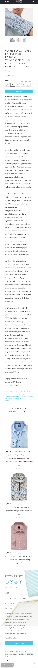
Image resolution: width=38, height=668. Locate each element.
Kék (27, 394)
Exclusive (26, 392)
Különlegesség (14, 396)
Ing (9, 400)
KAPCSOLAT (10, 603)
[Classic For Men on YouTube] (12, 582)
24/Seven (12, 392)
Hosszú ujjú (17, 394)
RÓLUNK (8, 608)
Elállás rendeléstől (7, 665)
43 (23, 85)
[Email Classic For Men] (21, 582)
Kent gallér (23, 394)
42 (17, 85)
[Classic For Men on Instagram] (16, 582)
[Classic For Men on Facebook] (7, 582)
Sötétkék (10, 398)
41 (12, 85)
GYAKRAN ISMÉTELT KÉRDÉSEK (18, 598)
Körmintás (7, 396)
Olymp (7, 71)
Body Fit (17, 392)
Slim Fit (27, 396)
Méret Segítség (26, 81)
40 (7, 85)
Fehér (13, 394)
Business (21, 392)
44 (28, 85)
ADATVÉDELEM (11, 588)
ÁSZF (7, 593)
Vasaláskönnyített (17, 398)
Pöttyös (23, 396)
